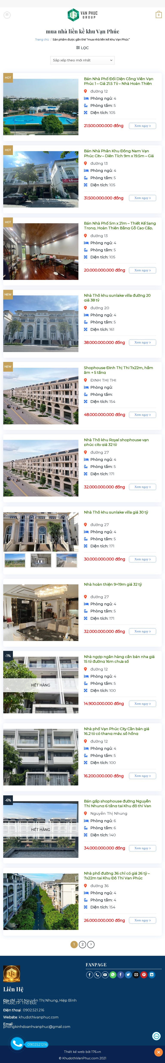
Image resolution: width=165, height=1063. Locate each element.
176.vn (96, 1052)
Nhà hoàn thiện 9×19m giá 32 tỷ (113, 584)
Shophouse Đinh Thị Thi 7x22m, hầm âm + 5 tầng (118, 370)
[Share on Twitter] (128, 975)
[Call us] (97, 974)
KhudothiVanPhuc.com (80, 1058)
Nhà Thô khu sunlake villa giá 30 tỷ (116, 512)
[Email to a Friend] (136, 975)
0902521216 (37, 1045)
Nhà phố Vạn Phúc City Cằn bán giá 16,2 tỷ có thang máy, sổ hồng (116, 731)
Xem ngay (141, 125)
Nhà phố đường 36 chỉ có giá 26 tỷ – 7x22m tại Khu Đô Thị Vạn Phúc (117, 875)
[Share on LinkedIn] (151, 975)
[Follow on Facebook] (89, 974)
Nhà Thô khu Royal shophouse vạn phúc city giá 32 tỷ (116, 442)
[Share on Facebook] (120, 975)
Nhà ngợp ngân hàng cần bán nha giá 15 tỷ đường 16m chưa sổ (119, 659)
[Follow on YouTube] (105, 974)
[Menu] (7, 15)
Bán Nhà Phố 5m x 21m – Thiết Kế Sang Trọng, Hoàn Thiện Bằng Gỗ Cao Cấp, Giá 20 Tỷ (120, 228)
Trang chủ (42, 39)
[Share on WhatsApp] (112, 975)
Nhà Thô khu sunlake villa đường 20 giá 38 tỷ (117, 297)
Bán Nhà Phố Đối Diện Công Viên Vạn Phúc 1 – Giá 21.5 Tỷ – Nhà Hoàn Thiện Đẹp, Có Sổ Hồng (118, 83)
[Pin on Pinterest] (143, 975)
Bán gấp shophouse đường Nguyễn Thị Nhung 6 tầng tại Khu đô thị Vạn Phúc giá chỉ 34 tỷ (117, 806)
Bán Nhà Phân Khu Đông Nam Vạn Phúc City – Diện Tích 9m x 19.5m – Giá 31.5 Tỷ (119, 156)
